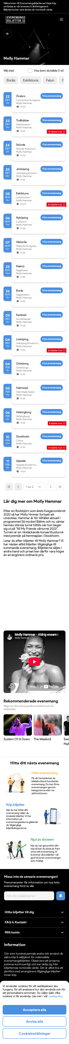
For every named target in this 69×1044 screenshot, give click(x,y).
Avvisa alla (34, 1021)
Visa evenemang (51, 95)
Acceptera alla (34, 1010)
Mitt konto (12, 932)
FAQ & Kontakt (16, 922)
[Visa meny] (61, 19)
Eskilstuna (30, 80)
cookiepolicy (55, 996)
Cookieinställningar (15, 978)
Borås (11, 80)
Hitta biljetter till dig (19, 912)
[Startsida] (16, 19)
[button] (34, 912)
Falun (50, 80)
